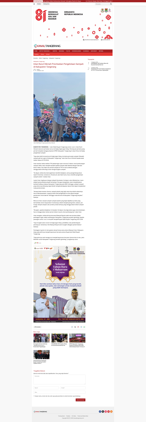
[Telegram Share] (81, 327)
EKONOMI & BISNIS (76, 51)
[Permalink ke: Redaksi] (34, 70)
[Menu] (34, 4)
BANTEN (55, 51)
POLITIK (68, 51)
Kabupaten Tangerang (38, 61)
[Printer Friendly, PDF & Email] (37, 243)
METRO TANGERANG (44, 51)
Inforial (47, 54)
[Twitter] (103, 411)
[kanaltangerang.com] (47, 46)
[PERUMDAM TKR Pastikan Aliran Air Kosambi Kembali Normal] (59, 338)
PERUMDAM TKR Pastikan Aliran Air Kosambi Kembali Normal (59, 344)
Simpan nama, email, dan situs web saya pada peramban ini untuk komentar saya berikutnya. (58, 396)
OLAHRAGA (86, 51)
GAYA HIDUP (94, 51)
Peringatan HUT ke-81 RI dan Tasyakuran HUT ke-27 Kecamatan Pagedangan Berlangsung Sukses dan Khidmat (40, 345)
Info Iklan (74, 416)
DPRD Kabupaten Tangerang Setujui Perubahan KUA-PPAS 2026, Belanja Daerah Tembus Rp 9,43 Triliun (77, 345)
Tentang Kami (46, 3)
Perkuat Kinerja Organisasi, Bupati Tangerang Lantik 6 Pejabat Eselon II (39, 362)
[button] (111, 4)
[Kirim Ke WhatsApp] (84, 327)
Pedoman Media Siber (83, 416)
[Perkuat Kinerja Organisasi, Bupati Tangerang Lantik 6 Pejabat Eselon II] (41, 354)
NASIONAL (61, 51)
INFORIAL (101, 51)
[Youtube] (108, 411)
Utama (42, 54)
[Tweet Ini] (75, 327)
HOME (35, 51)
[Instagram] (105, 411)
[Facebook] (100, 411)
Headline (36, 54)
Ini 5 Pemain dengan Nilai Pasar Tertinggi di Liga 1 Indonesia (85, 1)
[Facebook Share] (72, 327)
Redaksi (39, 3)
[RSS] (111, 411)
